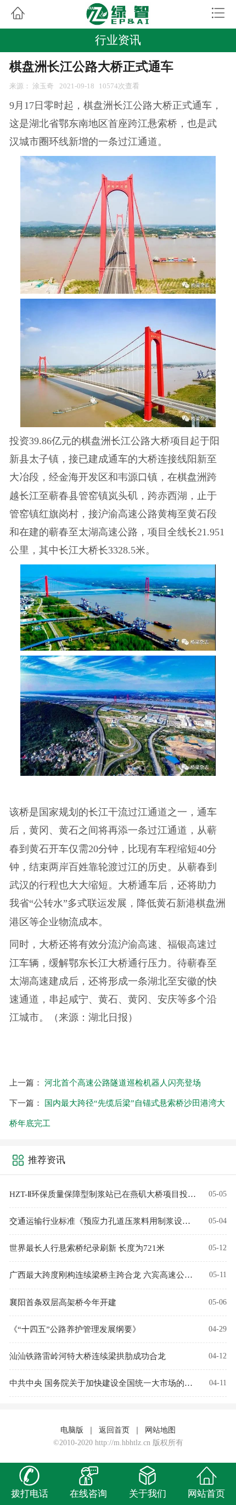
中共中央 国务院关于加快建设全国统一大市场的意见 (103, 1383)
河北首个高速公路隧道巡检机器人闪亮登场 (122, 1082)
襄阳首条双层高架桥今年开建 (62, 1302)
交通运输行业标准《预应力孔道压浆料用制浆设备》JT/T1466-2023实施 (103, 1221)
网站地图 (160, 1430)
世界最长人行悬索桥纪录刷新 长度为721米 (87, 1248)
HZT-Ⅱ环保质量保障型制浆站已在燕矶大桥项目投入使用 (103, 1194)
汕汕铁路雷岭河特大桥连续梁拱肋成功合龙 (87, 1356)
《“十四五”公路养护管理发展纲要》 (75, 1329)
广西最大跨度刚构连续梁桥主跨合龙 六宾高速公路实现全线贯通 (103, 1275)
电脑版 (71, 1430)
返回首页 (114, 1430)
